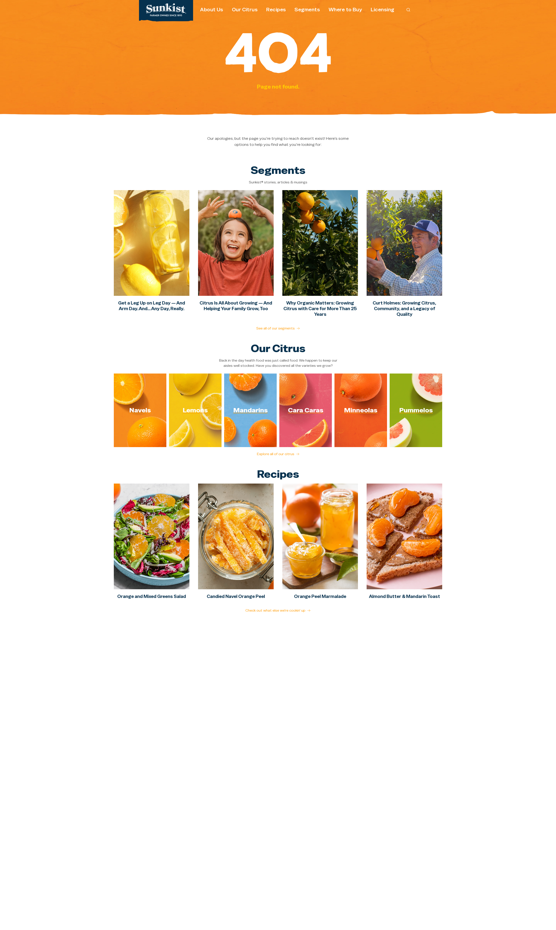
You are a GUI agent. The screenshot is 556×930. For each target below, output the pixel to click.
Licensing (382, 9)
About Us (211, 9)
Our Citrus (245, 9)
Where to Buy (345, 9)
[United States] (166, 10)
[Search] (408, 9)
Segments (307, 9)
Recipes (276, 9)
